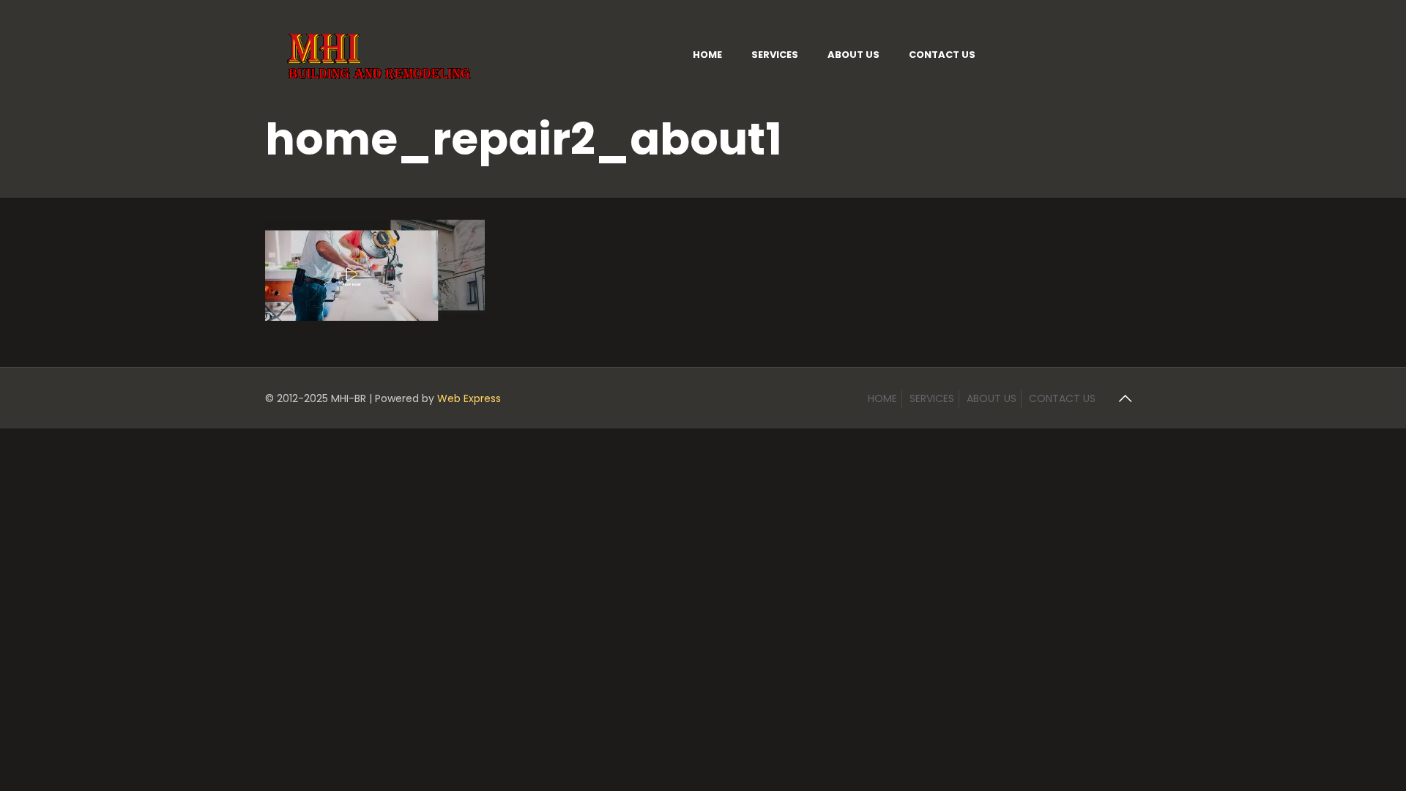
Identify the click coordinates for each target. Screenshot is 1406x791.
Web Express (469, 398)
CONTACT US (1062, 398)
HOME (882, 398)
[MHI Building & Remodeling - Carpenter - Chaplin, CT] (380, 54)
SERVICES (932, 398)
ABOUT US (991, 398)
